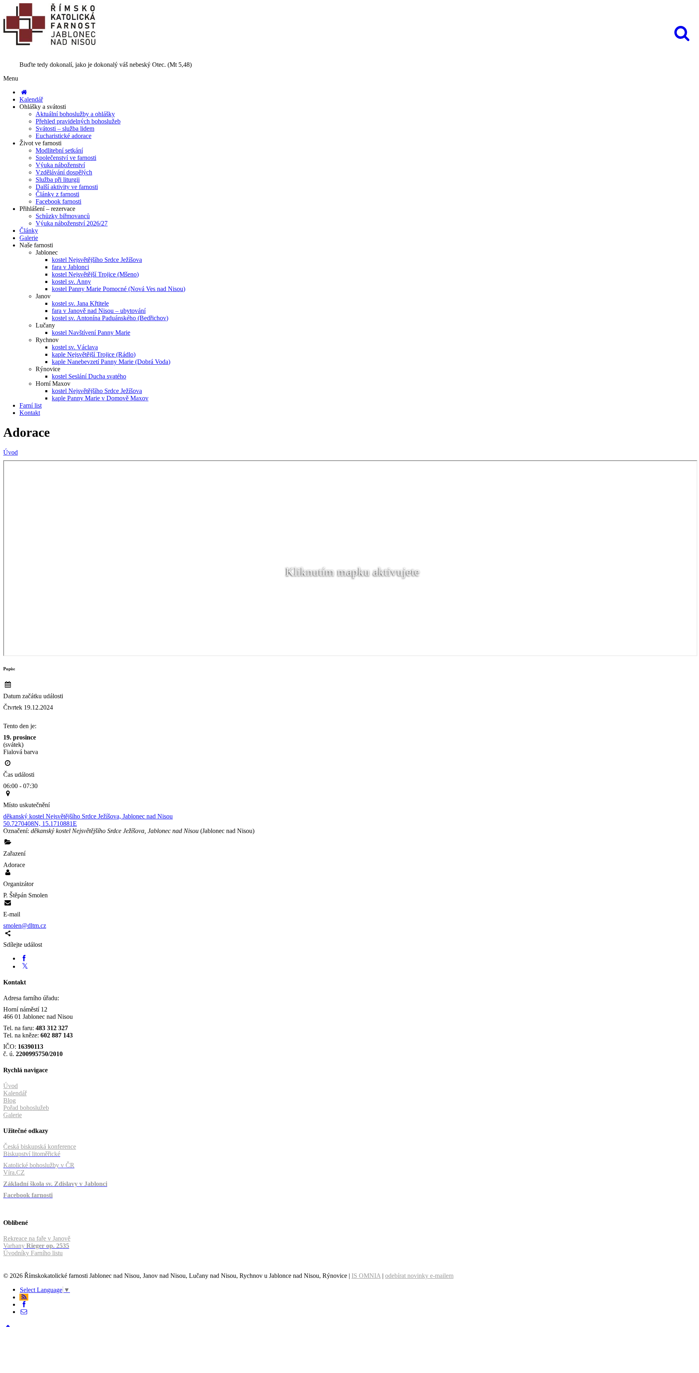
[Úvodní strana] (23, 92)
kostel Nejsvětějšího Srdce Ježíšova (97, 259)
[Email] (23, 1311)
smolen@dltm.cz (24, 925)
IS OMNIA (366, 1275)
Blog (9, 1100)
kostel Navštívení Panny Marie (91, 332)
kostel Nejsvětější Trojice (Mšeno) (95, 274)
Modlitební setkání (59, 150)
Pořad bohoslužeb (26, 1107)
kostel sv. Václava (75, 347)
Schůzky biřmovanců (63, 216)
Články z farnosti (57, 194)
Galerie (28, 237)
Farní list (30, 405)
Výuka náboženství (60, 165)
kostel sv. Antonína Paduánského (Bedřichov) (110, 318)
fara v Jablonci (70, 267)
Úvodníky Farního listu (33, 1253)
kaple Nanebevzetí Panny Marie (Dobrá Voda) (111, 361)
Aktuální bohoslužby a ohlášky (75, 114)
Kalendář (31, 99)
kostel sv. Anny (71, 281)
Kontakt (29, 412)
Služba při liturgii (58, 179)
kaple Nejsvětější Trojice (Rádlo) (94, 354)
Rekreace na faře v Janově (36, 1238)
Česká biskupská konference (39, 1146)
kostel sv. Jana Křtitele (80, 303)
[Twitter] (24, 966)
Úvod (10, 452)
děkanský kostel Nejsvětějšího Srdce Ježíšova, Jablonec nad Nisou (88, 816)
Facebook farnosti (58, 201)
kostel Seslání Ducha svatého (89, 376)
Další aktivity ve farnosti (67, 186)
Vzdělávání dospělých (64, 172)
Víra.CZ (14, 1172)
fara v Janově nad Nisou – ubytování (99, 310)
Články (28, 230)
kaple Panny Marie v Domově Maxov (100, 398)
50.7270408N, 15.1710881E (40, 823)
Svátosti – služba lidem (65, 128)
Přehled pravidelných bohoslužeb (78, 121)
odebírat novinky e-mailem (419, 1275)
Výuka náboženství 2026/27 (72, 223)
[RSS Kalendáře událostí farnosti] (23, 1297)
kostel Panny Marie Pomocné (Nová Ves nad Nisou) (118, 288)
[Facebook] (23, 958)
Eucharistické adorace (63, 135)
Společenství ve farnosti (66, 157)
